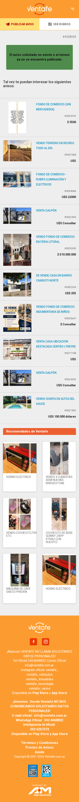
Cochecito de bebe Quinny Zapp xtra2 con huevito (59, 537)
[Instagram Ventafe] (45, 641)
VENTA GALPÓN (46, 210)
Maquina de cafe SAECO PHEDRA (18, 590)
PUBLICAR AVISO (22, 24)
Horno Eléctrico (18, 476)
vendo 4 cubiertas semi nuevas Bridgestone (59, 480)
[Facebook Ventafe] (33, 641)
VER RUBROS (61, 24)
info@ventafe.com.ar (39, 665)
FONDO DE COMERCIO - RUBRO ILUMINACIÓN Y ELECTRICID (51, 179)
